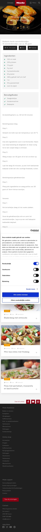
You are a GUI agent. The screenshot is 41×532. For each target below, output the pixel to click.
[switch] (36, 269)
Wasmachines (6, 426)
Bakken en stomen (7, 411)
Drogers (4, 443)
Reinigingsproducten (8, 450)
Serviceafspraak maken (9, 483)
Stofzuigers (5, 429)
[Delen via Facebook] (28, 402)
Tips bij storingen (10, 499)
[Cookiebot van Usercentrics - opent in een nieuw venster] (30, 231)
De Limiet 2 (5, 511)
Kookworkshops (7, 431)
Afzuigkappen (6, 416)
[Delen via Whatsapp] (38, 402)
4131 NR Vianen (7, 514)
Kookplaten (5, 413)
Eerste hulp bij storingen (9, 485)
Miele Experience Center (9, 508)
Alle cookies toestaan (20, 295)
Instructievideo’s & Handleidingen (12, 488)
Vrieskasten (5, 461)
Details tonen (30, 289)
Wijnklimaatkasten (7, 466)
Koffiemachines (7, 418)
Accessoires (6, 440)
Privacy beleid (6, 490)
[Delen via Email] (33, 402)
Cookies (4, 493)
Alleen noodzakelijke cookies (20, 300)
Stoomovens (6, 455)
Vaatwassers (6, 424)
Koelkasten (5, 445)
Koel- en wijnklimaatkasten (10, 421)
